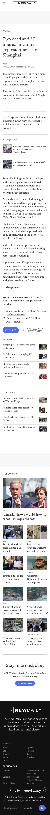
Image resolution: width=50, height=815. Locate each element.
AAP (5, 64)
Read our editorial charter (25, 729)
